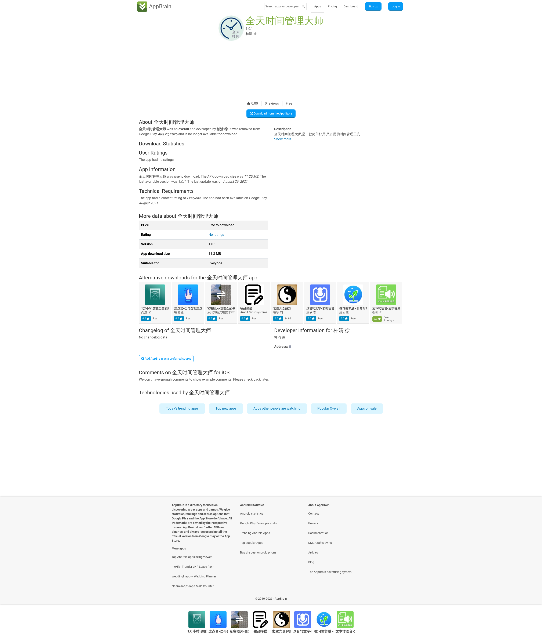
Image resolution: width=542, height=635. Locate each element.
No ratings (216, 235)
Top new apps (226, 408)
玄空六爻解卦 (282, 308)
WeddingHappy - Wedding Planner (194, 576)
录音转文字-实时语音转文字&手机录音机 (320, 308)
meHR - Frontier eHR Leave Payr (193, 566)
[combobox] (282, 6)
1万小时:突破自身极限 (155, 308)
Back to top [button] (531, 596)
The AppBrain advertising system (329, 572)
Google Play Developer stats (258, 523)
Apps (317, 6)
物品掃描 (246, 308)
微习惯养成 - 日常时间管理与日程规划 (353, 308)
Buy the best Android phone (258, 552)
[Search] (303, 6)
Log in (396, 6)
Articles (313, 552)
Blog (311, 562)
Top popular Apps (251, 542)
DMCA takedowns (320, 542)
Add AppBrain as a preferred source (167, 358)
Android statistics (251, 513)
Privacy (313, 523)
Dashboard (351, 6)
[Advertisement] (266, 71)
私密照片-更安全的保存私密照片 (221, 308)
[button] (338, 346)
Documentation (318, 533)
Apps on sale (366, 408)
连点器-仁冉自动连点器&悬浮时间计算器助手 (188, 308)
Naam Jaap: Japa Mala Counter (193, 586)
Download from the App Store (272, 113)
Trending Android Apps (255, 533)
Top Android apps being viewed (192, 557)
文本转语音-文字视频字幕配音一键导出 (386, 308)
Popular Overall (328, 408)
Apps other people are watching (276, 408)
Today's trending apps (182, 408)
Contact (313, 513)
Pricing (332, 6)
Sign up (373, 6)
